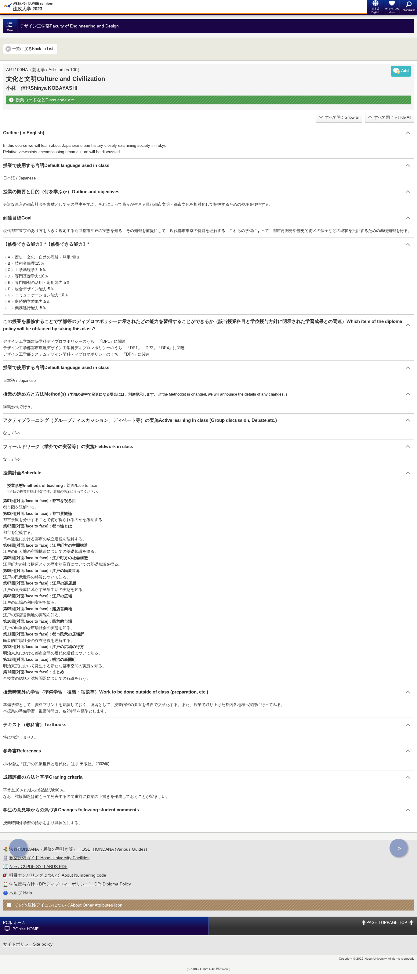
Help (27, 892)
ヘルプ (15, 892)
